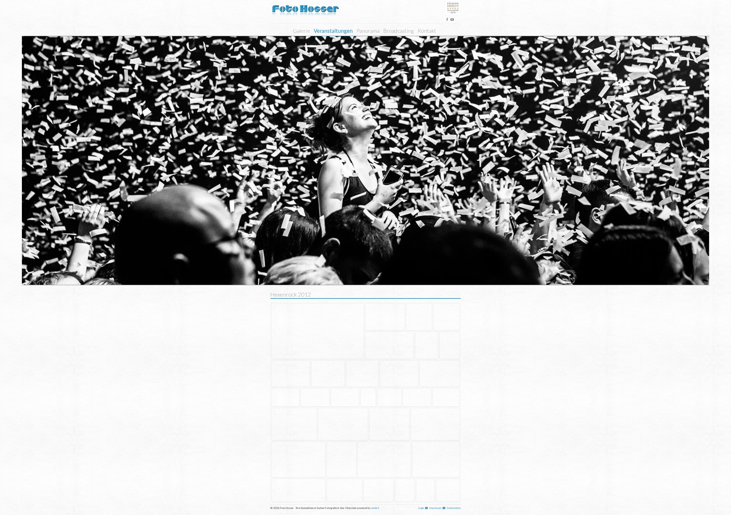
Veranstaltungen (333, 30)
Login (421, 507)
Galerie (301, 30)
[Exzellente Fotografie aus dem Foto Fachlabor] (453, 7)
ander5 (375, 507)
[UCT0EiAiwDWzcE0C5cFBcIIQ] (452, 19)
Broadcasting (398, 30)
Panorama (368, 30)
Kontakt (427, 30)
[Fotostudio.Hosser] (447, 19)
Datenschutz (454, 507)
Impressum (435, 507)
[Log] (305, 8)
